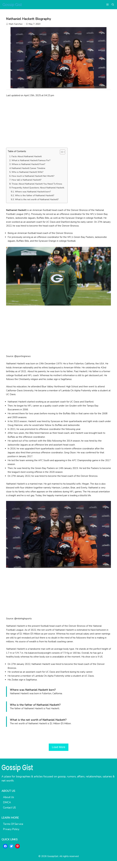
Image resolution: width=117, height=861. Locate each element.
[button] (112, 5)
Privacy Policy (11, 829)
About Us (8, 797)
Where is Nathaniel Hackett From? (28, 164)
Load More (58, 747)
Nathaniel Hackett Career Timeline (28, 168)
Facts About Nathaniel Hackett (27, 156)
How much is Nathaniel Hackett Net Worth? (33, 176)
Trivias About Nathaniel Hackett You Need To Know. (37, 183)
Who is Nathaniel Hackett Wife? (27, 172)
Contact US (9, 807)
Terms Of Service (13, 824)
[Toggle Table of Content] (61, 152)
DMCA (7, 802)
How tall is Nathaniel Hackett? (26, 179)
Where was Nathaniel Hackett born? (33, 191)
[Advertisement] (58, 122)
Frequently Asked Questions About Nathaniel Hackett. (38, 187)
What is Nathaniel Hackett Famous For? (31, 160)
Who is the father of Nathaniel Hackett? (34, 195)
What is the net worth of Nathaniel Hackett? (37, 199)
